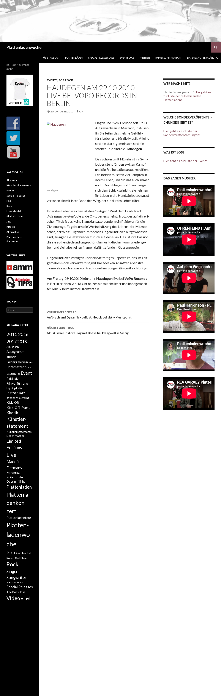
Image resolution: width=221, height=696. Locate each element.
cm (81, 111)
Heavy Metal (13, 211)
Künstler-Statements (18, 185)
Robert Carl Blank (16, 558)
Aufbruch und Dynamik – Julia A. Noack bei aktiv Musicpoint (89, 314)
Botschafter (15, 367)
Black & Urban (14, 216)
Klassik (10, 226)
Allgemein (12, 180)
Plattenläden (74, 57)
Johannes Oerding (17, 398)
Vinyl (25, 598)
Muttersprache (14, 477)
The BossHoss (15, 592)
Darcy (27, 367)
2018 (22, 341)
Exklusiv (12, 379)
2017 (11, 341)
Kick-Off (12, 402)
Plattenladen (19, 487)
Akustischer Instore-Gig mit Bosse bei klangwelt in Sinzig (88, 330)
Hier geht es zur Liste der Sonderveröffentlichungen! (181, 133)
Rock (69, 80)
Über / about (51, 57)
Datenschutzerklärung (202, 57)
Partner (145, 57)
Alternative (12, 232)
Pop (61, 80)
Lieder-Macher (15, 435)
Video (13, 598)
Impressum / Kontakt (168, 57)
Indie (19, 388)
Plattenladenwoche (23, 47)
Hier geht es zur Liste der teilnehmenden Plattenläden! (187, 96)
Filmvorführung (17, 383)
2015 (12, 334)
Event (26, 373)
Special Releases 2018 (101, 57)
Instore (12, 393)
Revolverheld (24, 553)
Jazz (8, 221)
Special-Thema (14, 582)
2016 (23, 334)
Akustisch (12, 347)
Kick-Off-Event (18, 407)
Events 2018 (127, 57)
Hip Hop (11, 388)
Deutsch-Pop (13, 373)
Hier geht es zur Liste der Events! (185, 161)
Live (11, 454)
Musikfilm (13, 473)
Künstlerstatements (19, 432)
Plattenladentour (18, 518)
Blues (29, 362)
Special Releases (15, 195)
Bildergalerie (16, 362)
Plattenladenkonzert (18, 502)
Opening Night (15, 481)
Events (52, 80)
